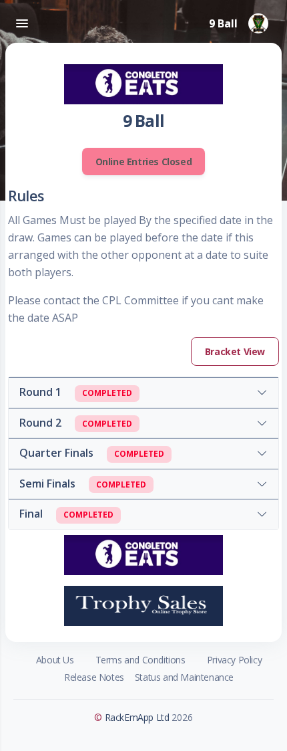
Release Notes (94, 677)
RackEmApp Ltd (137, 717)
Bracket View (235, 351)
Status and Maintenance (184, 677)
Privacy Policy (234, 659)
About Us (55, 659)
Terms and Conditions (140, 659)
